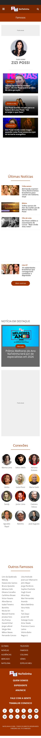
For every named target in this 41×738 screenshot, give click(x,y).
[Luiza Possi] (20, 479)
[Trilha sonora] (10, 190)
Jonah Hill (25, 617)
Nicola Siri (6, 611)
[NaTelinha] (20, 9)
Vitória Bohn (26, 632)
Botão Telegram (5, 718)
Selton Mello (20, 467)
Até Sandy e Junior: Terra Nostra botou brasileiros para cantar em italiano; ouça (30, 193)
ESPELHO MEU (26, 663)
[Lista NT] (10, 269)
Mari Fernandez (27, 598)
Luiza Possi (20, 487)
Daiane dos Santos (9, 583)
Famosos (20, 17)
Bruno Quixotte (8, 586)
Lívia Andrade (26, 577)
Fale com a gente (20, 698)
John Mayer (25, 583)
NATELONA (5, 663)
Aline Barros (7, 601)
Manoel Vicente (8, 614)
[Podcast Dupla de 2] (24, 717)
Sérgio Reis (6, 629)
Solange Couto (27, 620)
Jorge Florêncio (27, 586)
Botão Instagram (30, 712)
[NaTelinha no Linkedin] (17, 717)
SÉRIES (23, 659)
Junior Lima (20, 504)
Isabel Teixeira (8, 604)
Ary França (6, 620)
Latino (23, 629)
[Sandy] (6, 496)
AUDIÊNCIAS (6, 654)
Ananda (24, 601)
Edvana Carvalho (9, 592)
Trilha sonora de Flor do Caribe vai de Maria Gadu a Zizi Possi (30, 208)
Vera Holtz (25, 607)
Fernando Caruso (9, 635)
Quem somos (20, 680)
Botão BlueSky (30, 718)
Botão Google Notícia (11, 718)
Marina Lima (7, 467)
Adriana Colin (7, 589)
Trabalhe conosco (20, 703)
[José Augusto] (34, 516)
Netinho (20, 524)
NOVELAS (5, 650)
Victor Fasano (7, 598)
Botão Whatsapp (11, 712)
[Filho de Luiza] (10, 222)
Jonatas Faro (7, 617)
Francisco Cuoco (28, 626)
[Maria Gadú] (34, 479)
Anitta (6, 487)
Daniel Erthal (7, 623)
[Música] (10, 207)
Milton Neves (7, 632)
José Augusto (34, 524)
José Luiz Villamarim (29, 580)
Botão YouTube (36, 712)
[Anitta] (6, 479)
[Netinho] (20, 516)
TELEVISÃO (24, 646)
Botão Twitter (24, 712)
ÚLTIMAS (5, 646)
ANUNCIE (21, 690)
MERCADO (5, 659)
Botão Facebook (17, 712)
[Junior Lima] (20, 496)
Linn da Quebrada (9, 577)
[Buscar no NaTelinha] (38, 9)
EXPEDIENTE (20, 685)
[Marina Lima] (6, 459)
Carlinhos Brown (9, 595)
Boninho (5, 607)
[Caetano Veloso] (34, 496)
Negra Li (24, 635)
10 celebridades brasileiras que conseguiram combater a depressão (28, 271)
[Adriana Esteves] (34, 459)
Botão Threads (36, 718)
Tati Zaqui (25, 614)
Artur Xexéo (26, 623)
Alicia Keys (25, 595)
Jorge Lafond (7, 626)
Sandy (6, 504)
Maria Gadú (34, 487)
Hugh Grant (26, 592)
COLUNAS (24, 654)
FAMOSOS (24, 650)
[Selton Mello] (20, 459)
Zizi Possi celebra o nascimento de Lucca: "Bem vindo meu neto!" (30, 223)
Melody (5, 580)
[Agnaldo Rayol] (6, 516)
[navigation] (3, 8)
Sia (22, 611)
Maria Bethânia (27, 604)
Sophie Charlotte (28, 589)
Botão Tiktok (5, 712)
